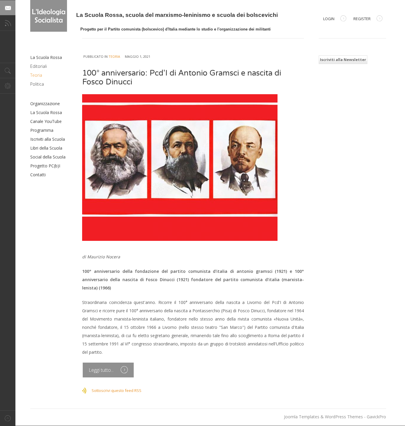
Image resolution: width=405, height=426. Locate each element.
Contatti (38, 174)
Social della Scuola (48, 157)
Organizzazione (45, 103)
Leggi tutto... (102, 370)
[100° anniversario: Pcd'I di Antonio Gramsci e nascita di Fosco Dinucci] (193, 167)
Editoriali (38, 66)
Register (362, 18)
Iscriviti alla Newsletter (343, 59)
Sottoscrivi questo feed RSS (116, 390)
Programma (41, 130)
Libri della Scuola (46, 148)
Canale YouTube (46, 121)
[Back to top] (7, 418)
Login (328, 18)
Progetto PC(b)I (45, 166)
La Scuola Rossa (46, 57)
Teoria (114, 56)
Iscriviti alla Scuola (47, 139)
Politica (37, 84)
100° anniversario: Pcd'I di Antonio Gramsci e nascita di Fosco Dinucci (181, 77)
